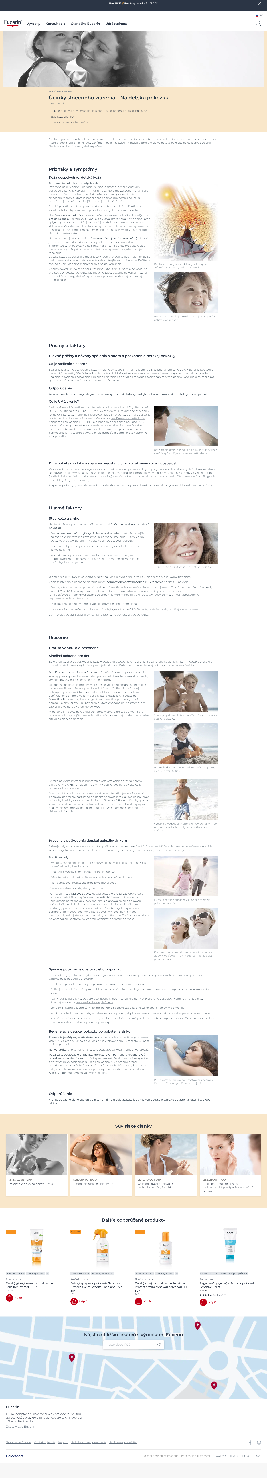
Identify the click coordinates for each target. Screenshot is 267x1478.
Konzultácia (55, 24)
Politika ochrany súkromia (88, 1442)
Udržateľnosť (116, 24)
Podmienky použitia (123, 1442)
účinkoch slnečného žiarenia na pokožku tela (91, 264)
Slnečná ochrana (60, 91)
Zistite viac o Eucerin (20, 1426)
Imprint (63, 1442)
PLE (89, 422)
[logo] (13, 23)
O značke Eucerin (85, 24)
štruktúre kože (67, 233)
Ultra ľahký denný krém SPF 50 (140, 3)
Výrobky (33, 24)
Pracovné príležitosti (195, 1456)
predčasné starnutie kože (127, 418)
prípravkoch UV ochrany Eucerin (121, 1065)
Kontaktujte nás (44, 1442)
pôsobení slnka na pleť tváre (94, 1002)
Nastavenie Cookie (18, 1442)
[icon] (159, 1345)
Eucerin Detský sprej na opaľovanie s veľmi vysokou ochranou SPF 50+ (97, 805)
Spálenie (54, 369)
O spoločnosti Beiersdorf (161, 1456)
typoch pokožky (123, 540)
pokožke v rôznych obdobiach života (113, 210)
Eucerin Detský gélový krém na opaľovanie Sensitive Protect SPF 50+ (98, 802)
